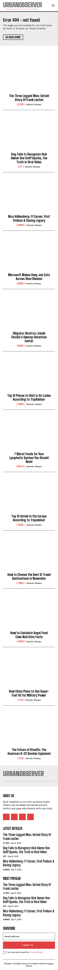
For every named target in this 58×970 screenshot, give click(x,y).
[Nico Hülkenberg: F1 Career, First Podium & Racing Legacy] (29, 196)
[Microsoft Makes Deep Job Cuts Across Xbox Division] (29, 254)
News (20, 283)
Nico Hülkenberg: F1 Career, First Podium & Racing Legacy (29, 218)
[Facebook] (6, 817)
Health (21, 466)
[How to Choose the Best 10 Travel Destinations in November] (29, 554)
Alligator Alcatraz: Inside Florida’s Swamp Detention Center (29, 337)
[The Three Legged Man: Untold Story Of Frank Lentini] (29, 75)
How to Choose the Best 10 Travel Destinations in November (29, 576)
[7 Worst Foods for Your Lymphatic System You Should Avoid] (29, 433)
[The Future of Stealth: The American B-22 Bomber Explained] (29, 729)
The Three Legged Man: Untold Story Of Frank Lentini (29, 98)
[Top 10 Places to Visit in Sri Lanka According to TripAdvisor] (29, 375)
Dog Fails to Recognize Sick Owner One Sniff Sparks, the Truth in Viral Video (29, 158)
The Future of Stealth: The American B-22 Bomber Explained (29, 752)
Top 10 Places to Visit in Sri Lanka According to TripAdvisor (29, 397)
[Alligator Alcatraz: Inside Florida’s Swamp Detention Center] (29, 312)
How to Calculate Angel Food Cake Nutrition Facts (29, 635)
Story (21, 104)
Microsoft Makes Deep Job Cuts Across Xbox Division (29, 277)
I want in (27, 945)
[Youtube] (30, 817)
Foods (21, 641)
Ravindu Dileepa (33, 104)
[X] (22, 817)
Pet (20, 167)
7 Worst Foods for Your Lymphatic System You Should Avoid (29, 458)
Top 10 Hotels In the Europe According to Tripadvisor (29, 518)
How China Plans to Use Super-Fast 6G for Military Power (29, 693)
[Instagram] (14, 817)
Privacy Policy (36, 952)
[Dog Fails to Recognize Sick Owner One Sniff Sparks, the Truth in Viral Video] (29, 133)
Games (21, 225)
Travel (21, 404)
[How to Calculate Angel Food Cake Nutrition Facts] (29, 612)
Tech (20, 700)
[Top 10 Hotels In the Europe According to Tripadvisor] (29, 495)
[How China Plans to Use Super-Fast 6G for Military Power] (29, 670)
